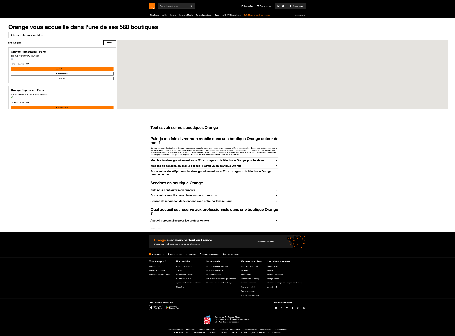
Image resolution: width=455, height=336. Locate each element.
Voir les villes (155, 228)
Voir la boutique (62, 69)
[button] (278, 89)
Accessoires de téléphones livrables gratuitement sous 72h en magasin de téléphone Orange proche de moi (210, 172)
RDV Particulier (62, 74)
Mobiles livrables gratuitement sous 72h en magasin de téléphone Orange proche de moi (208, 160)
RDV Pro (62, 78)
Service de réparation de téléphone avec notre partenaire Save (191, 201)
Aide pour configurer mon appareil (172, 190)
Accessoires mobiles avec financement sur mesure (183, 195)
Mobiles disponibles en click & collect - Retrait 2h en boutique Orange (195, 165)
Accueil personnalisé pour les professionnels (179, 220)
